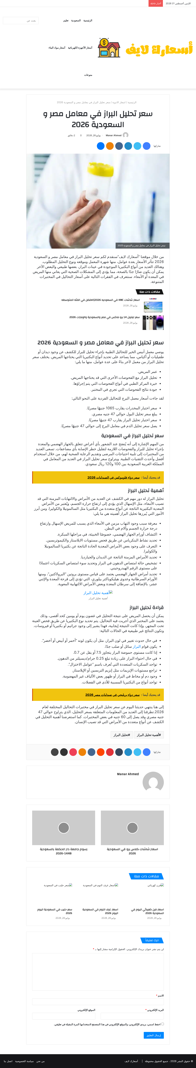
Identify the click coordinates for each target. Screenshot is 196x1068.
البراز (137, 646)
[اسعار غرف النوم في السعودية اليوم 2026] (98, 894)
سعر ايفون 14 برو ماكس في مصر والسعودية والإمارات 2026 (104, 317)
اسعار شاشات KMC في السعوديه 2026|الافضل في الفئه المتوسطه (100, 299)
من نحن (40, 1061)
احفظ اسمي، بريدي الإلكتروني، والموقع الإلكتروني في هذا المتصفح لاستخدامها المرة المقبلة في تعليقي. (107, 1024)
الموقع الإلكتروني (86, 1009)
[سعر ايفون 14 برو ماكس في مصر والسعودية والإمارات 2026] (153, 323)
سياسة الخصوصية (24, 1061)
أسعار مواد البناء (57, 47)
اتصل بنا (8, 1061)
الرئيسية (87, 20)
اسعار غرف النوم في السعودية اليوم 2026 (100, 911)
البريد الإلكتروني (154, 1009)
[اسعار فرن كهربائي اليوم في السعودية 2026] (144, 894)
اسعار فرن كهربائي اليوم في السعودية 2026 (147, 911)
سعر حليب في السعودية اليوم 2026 (54, 911)
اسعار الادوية (119, 102)
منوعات (88, 75)
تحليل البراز (121, 735)
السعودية (76, 20)
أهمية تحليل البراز (148, 735)
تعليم (66, 20)
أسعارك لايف (131, 1061)
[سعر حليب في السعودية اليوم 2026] (52, 894)
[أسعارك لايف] (145, 48)
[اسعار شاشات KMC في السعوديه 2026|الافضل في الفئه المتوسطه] (153, 305)
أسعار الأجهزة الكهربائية (80, 47)
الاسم (160, 995)
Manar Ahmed (114, 135)
